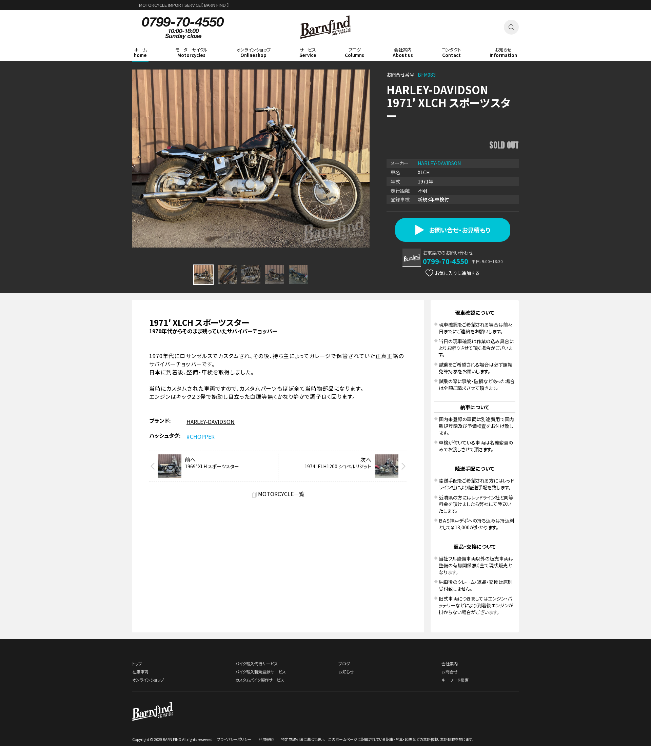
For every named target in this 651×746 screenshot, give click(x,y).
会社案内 (449, 663)
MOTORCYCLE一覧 (281, 494)
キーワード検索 (455, 680)
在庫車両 (140, 671)
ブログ (344, 663)
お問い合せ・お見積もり (459, 229)
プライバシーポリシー (234, 739)
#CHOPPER (200, 436)
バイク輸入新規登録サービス (260, 671)
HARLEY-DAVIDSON (439, 163)
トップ (137, 663)
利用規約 (266, 739)
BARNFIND (325, 43)
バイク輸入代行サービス (256, 663)
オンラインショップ (148, 680)
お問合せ (449, 671)
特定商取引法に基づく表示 (303, 739)
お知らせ (346, 671)
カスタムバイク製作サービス (259, 680)
